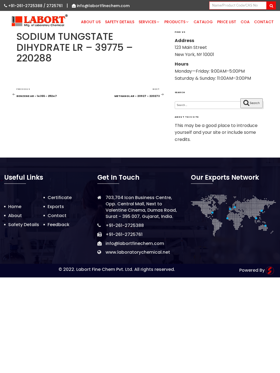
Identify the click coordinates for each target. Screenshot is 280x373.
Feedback (58, 224)
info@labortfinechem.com (103, 5)
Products (174, 22)
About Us (91, 22)
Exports (56, 206)
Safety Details (119, 22)
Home (14, 206)
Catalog (203, 22)
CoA (245, 22)
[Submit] (271, 5)
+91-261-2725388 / (26, 5)
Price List (226, 22)
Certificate (60, 197)
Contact (264, 22)
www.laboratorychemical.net (138, 252)
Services (147, 22)
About (15, 215)
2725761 (54, 5)
